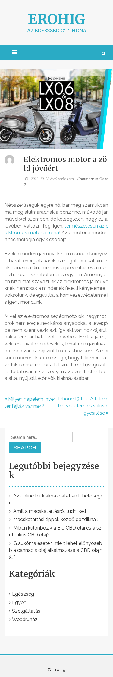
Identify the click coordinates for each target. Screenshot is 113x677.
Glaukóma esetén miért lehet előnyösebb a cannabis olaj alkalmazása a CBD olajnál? (55, 550)
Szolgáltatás (26, 611)
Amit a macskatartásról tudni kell (49, 511)
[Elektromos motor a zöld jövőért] (56, 108)
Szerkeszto (64, 179)
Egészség (23, 594)
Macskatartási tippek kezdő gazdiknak (55, 519)
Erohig (56, 19)
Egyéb (19, 602)
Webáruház (25, 619)
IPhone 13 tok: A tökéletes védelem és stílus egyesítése (83, 406)
